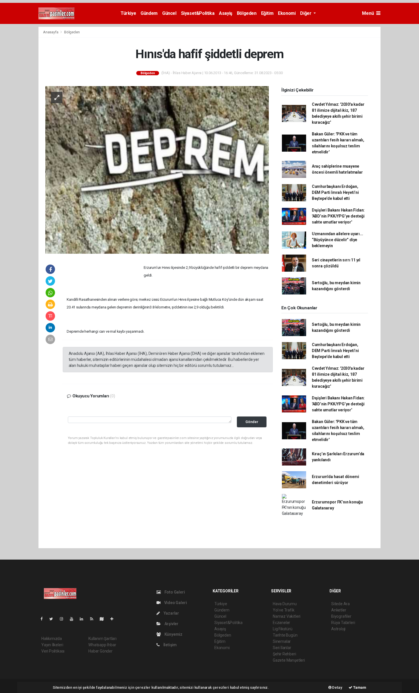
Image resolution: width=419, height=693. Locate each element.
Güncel (169, 13)
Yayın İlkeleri (52, 645)
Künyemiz (173, 634)
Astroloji (338, 629)
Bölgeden (247, 13)
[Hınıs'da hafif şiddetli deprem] (157, 169)
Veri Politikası (52, 651)
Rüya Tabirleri (343, 622)
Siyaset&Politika (198, 13)
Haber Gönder (100, 651)
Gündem (149, 13)
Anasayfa (51, 32)
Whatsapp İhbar (102, 645)
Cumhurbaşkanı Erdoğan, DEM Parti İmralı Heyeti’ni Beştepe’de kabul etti (335, 192)
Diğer (306, 13)
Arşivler (171, 623)
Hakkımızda (51, 638)
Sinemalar (282, 641)
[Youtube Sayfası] (74, 619)
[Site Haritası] (104, 619)
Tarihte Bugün (285, 635)
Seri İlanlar (282, 647)
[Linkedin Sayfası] (84, 619)
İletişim (169, 645)
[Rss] (94, 619)
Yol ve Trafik (283, 610)
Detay (336, 687)
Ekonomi (287, 13)
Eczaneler (281, 622)
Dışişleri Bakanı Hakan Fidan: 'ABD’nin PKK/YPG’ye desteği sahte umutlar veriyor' (338, 216)
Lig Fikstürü (282, 629)
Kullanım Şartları (102, 638)
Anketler (338, 610)
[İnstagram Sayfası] (64, 619)
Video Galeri (175, 602)
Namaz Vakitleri (286, 616)
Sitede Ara (340, 603)
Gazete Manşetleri (289, 660)
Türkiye (128, 13)
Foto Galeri (174, 592)
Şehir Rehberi (284, 654)
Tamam (359, 687)
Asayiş (225, 13)
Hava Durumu (285, 603)
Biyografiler (341, 616)
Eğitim (267, 13)
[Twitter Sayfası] (53, 619)
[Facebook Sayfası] (43, 619)
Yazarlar (171, 613)
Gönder (251, 422)
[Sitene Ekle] (114, 619)
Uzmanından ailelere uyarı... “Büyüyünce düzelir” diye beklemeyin (337, 239)
